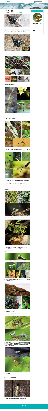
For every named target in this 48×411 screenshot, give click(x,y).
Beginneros (7, 1)
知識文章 (26, 1)
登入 (32, 1)
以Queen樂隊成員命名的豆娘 (21, 183)
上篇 (12, 30)
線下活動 (30, 1)
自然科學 (20, 12)
